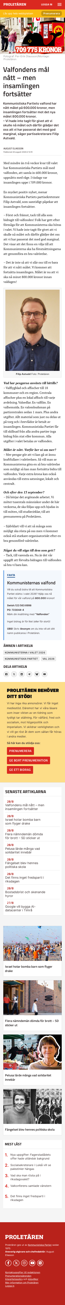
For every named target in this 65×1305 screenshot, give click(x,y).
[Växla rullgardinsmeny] (60, 4)
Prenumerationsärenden (18, 1275)
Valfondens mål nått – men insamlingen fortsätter (24, 807)
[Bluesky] (37, 674)
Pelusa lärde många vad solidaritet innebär (22, 850)
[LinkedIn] (22, 674)
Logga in (46, 4)
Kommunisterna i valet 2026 (25, 652)
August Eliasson (13, 148)
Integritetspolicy (14, 1279)
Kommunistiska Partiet (21, 658)
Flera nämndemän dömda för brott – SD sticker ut (24, 836)
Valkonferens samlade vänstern (30, 1185)
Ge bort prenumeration (28, 760)
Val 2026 (48, 658)
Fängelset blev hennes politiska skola (21, 865)
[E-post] (44, 674)
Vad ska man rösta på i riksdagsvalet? (25, 1177)
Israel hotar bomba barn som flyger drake (23, 821)
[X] (14, 674)
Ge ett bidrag (20, 769)
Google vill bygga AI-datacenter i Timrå (20, 908)
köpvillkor (33, 1279)
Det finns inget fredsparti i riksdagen (27, 1198)
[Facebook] (6, 674)
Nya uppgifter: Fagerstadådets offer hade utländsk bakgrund (30, 1156)
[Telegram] (29, 674)
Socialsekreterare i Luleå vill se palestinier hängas (30, 1167)
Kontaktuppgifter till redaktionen (22, 1272)
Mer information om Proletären (21, 1282)
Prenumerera (51, 13)
